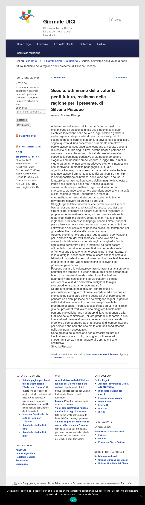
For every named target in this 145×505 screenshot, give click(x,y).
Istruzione (91, 354)
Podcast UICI (27, 135)
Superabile (22, 460)
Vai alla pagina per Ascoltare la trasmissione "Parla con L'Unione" (36, 384)
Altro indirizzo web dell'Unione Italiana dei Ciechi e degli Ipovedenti (72, 384)
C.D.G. (101, 412)
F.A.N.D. (102, 435)
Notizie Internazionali (105, 456)
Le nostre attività (63, 44)
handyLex (21, 449)
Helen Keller (105, 401)
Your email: (22, 107)
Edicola (59, 401)
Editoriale (42, 44)
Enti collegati (101, 380)
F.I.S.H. (102, 438)
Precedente (58, 77)
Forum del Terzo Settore (111, 442)
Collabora (85, 44)
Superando (22, 463)
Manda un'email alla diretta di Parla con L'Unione (35, 418)
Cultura (101, 44)
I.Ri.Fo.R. (103, 405)
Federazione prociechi (110, 398)
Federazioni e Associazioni (109, 431)
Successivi (122, 77)
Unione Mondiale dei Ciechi (113, 463)
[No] (140, 495)
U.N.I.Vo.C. (104, 408)
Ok (73, 499)
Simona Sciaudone (109, 354)
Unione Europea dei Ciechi (113, 459)
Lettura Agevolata (25, 453)
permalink (58, 357)
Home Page (24, 44)
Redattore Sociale (25, 456)
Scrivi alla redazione (28, 53)
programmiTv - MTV (26, 156)
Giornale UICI (59, 21)
